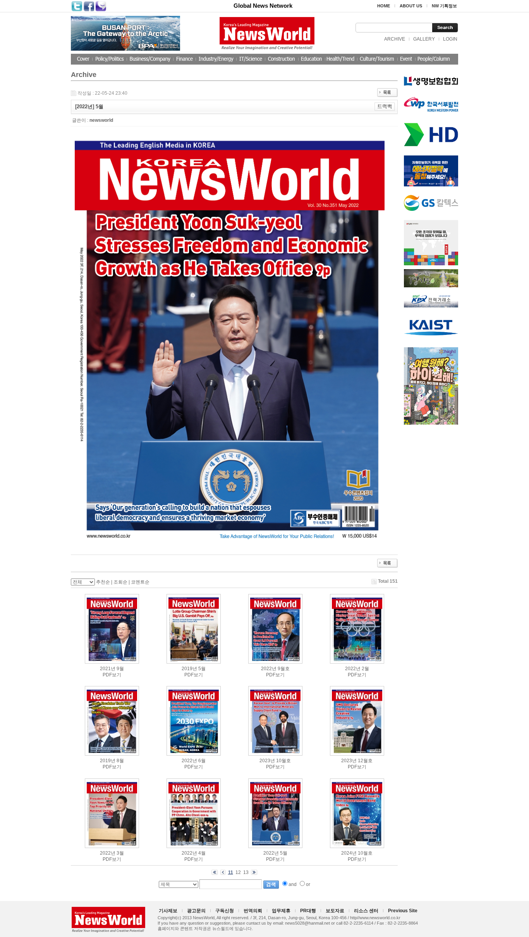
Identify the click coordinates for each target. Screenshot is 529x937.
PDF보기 (112, 675)
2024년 (349, 853)
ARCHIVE (394, 39)
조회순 (120, 582)
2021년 (107, 668)
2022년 (269, 668)
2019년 (189, 668)
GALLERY (424, 39)
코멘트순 (140, 582)
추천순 (103, 582)
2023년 (267, 760)
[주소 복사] (384, 106)
